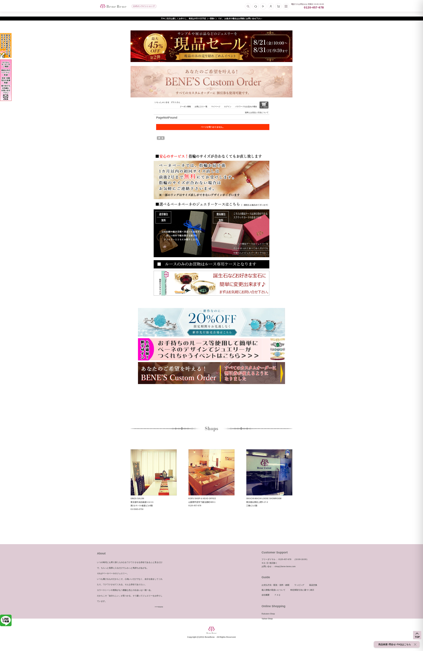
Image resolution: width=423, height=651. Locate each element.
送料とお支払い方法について (257, 112)
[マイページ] (271, 6)
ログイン (227, 107)
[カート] (278, 6)
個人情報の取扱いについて (273, 590)
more (160, 607)
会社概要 (265, 595)
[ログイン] (263, 6)
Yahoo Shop (267, 619)
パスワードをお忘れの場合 (246, 107)
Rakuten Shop (268, 614)
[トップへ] (113, 6)
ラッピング (299, 585)
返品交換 (313, 585)
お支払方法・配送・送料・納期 (275, 585)
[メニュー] (286, 6)
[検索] (248, 6)
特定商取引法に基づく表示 (302, 590)
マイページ (215, 107)
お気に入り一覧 (201, 107)
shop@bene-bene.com (285, 566)
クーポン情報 (185, 107)
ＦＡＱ (277, 595)
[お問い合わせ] (255, 6)
